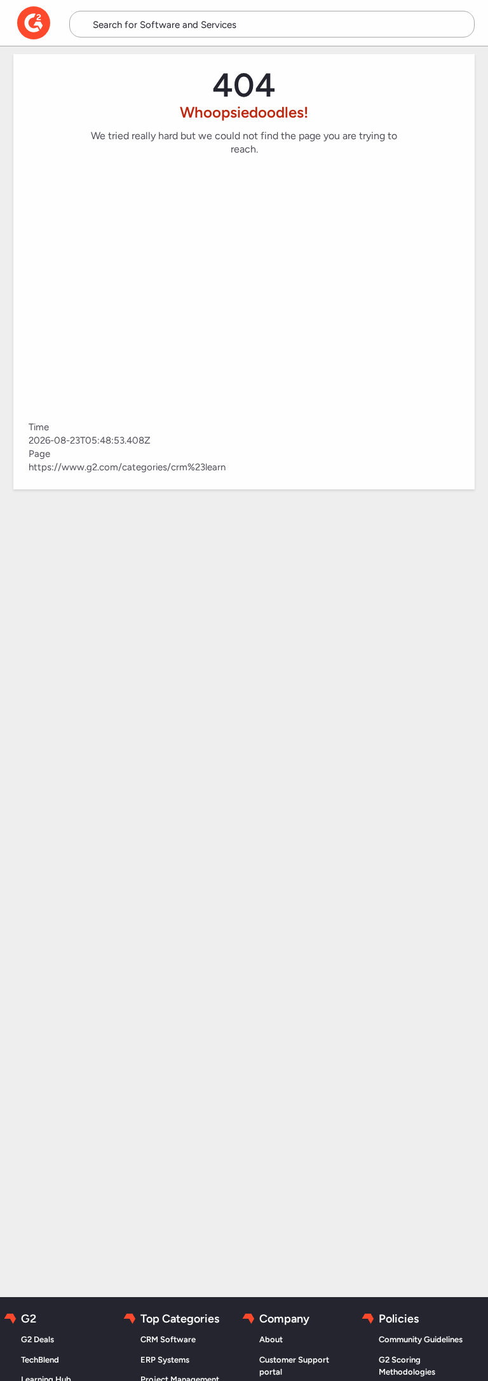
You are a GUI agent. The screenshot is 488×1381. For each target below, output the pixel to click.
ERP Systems (164, 1359)
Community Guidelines (421, 1339)
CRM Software (168, 1339)
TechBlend (40, 1359)
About (271, 1339)
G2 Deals (37, 1339)
